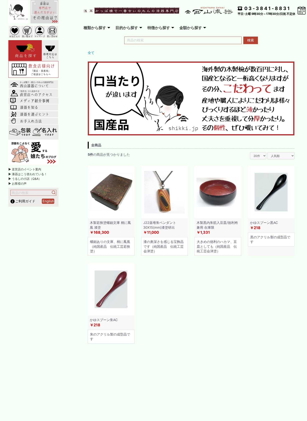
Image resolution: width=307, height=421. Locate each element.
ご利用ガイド (25, 201)
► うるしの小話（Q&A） (24, 178)
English (48, 201)
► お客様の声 (17, 183)
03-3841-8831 (267, 8)
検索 (250, 40)
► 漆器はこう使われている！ (27, 174)
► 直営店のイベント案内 (24, 169)
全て (91, 53)
